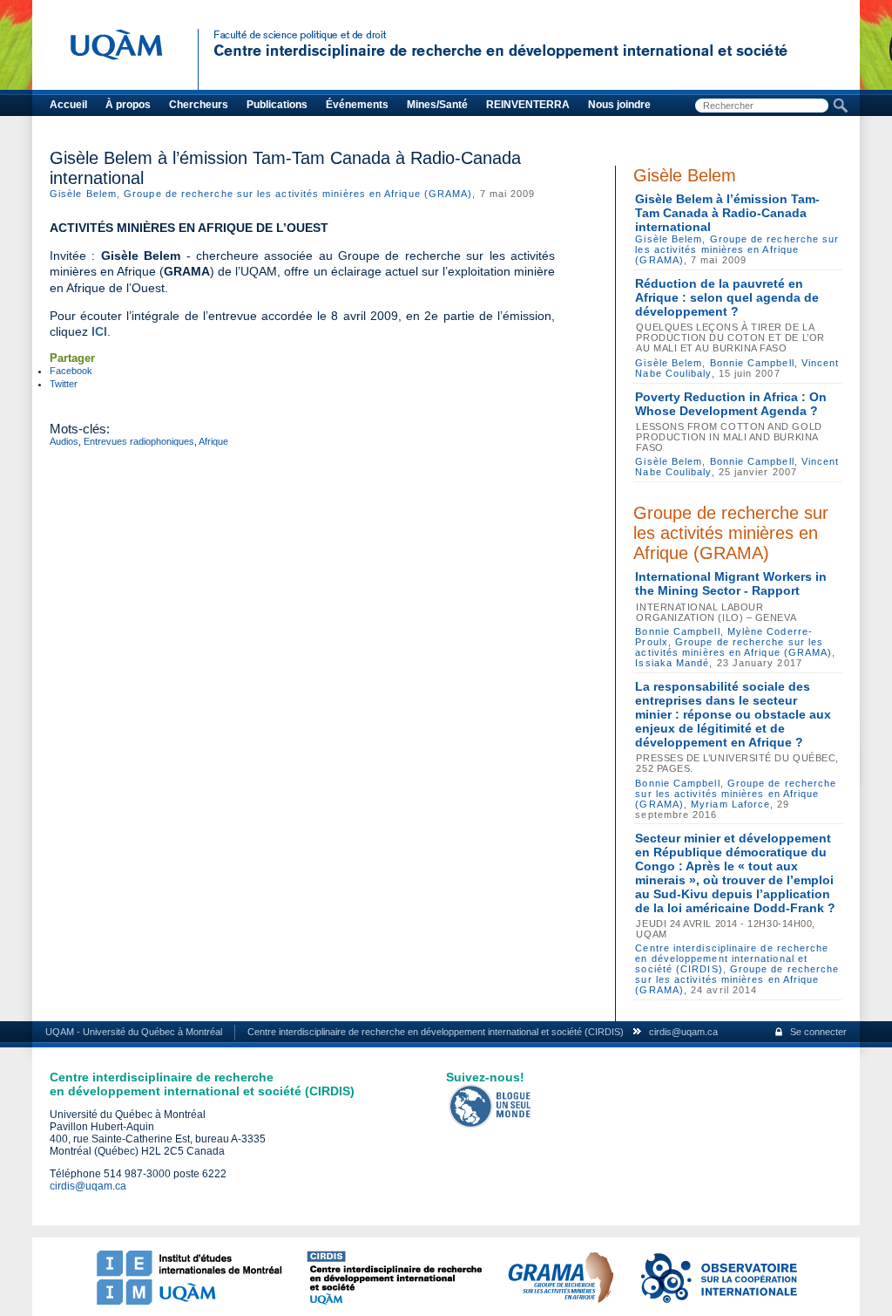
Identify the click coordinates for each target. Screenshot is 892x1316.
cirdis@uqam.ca (683, 1031)
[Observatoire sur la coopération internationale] (718, 1301)
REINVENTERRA (528, 105)
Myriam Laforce (730, 804)
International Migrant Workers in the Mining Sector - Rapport (731, 583)
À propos (128, 105)
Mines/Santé (437, 105)
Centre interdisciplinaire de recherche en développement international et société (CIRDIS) (731, 958)
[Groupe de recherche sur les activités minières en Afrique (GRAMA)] (560, 1301)
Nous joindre (619, 105)
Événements (357, 105)
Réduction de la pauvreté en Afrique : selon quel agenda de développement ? (727, 297)
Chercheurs (198, 105)
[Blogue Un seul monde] (490, 1125)
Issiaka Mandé (672, 663)
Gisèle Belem (83, 193)
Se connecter (818, 1031)
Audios (64, 441)
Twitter (64, 383)
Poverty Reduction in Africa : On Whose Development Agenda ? (731, 404)
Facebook (71, 370)
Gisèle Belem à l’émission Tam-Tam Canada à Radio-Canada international (727, 213)
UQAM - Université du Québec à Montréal (133, 1031)
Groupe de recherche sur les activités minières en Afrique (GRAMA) (298, 193)
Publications (277, 105)
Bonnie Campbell (752, 363)
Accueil (68, 105)
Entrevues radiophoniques (139, 441)
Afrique (213, 441)
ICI (99, 331)
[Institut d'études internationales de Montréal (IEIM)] (189, 1301)
